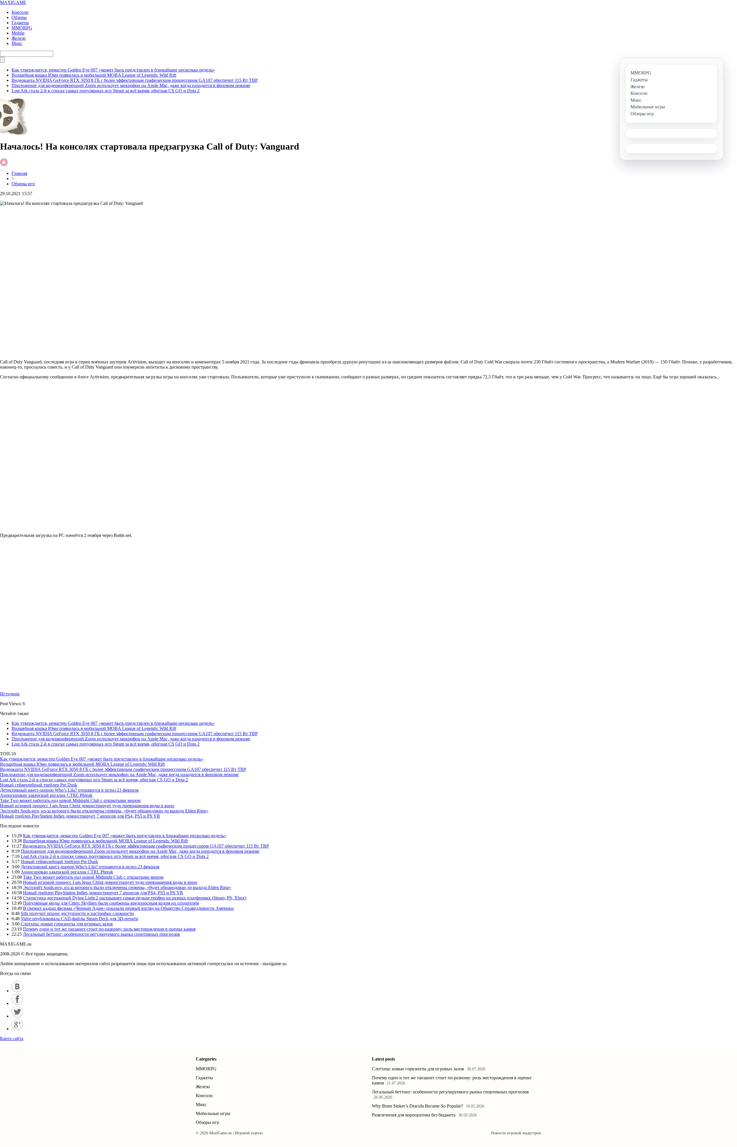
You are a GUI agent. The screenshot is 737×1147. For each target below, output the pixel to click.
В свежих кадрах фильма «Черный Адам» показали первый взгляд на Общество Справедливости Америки (128, 908)
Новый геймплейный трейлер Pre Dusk (38, 784)
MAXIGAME (13, 2)
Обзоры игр (23, 183)
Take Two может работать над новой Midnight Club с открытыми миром (70, 800)
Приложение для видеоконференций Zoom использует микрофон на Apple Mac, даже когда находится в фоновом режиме (131, 85)
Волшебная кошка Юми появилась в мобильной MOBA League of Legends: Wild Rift (94, 75)
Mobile (18, 33)
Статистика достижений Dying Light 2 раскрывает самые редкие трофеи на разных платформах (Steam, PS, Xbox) (134, 897)
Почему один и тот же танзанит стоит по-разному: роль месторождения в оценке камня (109, 929)
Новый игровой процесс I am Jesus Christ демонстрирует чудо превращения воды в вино (87, 805)
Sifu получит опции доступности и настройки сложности (77, 913)
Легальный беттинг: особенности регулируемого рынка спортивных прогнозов (101, 934)
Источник (10, 693)
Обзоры (19, 17)
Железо (19, 38)
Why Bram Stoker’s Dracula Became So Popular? (417, 1105)
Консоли (20, 12)
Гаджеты (20, 22)
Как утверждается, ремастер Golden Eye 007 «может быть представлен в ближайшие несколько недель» (113, 69)
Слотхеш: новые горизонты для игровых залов (67, 923)
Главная (19, 173)
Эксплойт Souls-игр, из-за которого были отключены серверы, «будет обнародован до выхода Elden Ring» (104, 810)
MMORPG (22, 27)
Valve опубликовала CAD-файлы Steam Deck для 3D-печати (79, 918)
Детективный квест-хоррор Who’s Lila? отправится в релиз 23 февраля (69, 790)
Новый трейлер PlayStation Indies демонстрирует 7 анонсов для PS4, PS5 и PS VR (80, 816)
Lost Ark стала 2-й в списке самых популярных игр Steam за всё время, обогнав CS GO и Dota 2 (106, 90)
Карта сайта (11, 1038)
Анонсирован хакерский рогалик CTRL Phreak (46, 795)
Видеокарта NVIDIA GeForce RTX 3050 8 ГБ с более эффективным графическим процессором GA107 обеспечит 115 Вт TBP (135, 80)
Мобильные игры (213, 1113)
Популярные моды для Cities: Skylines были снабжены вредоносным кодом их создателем (111, 903)
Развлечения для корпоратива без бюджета (413, 1114)
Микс (17, 43)
